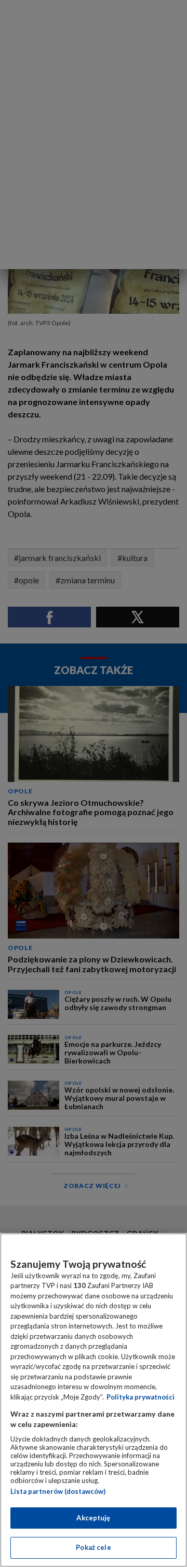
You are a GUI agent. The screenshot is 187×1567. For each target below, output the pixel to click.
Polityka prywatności (140, 1397)
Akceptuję (93, 1518)
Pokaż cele (93, 1547)
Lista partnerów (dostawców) (57, 1491)
